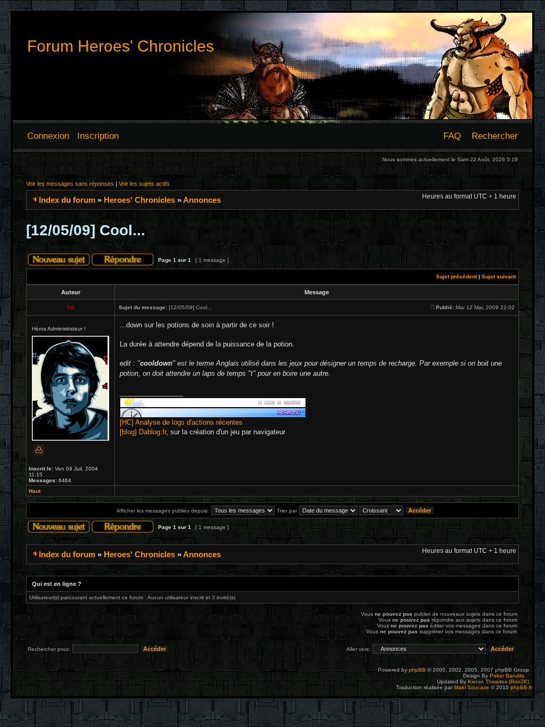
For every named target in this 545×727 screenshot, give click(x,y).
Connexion (48, 136)
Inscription (98, 136)
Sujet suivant (499, 276)
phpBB (417, 670)
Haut (34, 491)
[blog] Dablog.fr (143, 432)
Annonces (202, 199)
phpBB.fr (521, 687)
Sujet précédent (456, 276)
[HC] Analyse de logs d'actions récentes (181, 422)
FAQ (452, 136)
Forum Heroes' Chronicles (120, 46)
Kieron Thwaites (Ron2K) (498, 681)
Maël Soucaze (471, 687)
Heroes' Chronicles (139, 199)
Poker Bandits (507, 676)
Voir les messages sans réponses (70, 183)
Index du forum (67, 199)
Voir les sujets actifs (144, 183)
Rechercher (495, 136)
